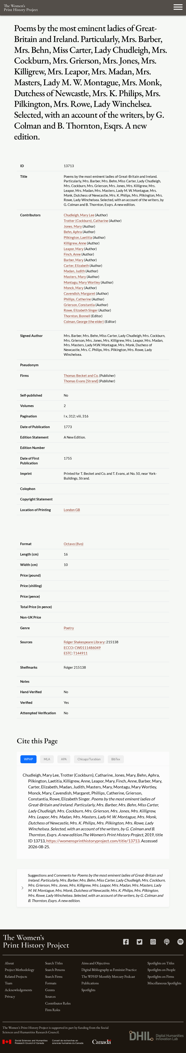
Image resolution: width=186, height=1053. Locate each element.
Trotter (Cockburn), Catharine (86, 221)
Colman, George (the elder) (84, 321)
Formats (50, 983)
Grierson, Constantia (79, 305)
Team (8, 983)
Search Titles (54, 963)
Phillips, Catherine (77, 299)
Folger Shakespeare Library (84, 642)
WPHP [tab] (28, 759)
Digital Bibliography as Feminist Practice (109, 969)
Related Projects (16, 976)
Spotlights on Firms (160, 976)
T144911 (80, 653)
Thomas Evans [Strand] (81, 381)
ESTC (68, 653)
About (9, 963)
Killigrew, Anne (75, 243)
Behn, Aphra (73, 232)
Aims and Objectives (95, 963)
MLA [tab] (47, 759)
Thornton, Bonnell (77, 316)
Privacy (10, 996)
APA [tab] (64, 759)
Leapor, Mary (73, 249)
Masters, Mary (75, 277)
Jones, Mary (73, 226)
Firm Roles (52, 1009)
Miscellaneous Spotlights (164, 983)
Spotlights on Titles (160, 963)
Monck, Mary (73, 288)
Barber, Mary (73, 260)
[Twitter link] (139, 943)
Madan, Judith (74, 271)
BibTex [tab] (115, 759)
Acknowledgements (18, 989)
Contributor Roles (58, 1003)
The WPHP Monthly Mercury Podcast (108, 976)
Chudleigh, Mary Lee (79, 215)
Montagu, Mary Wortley (82, 282)
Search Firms (53, 976)
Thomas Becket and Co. (81, 375)
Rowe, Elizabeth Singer (81, 310)
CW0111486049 (88, 648)
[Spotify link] (180, 943)
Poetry (69, 628)
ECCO (68, 648)
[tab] (89, 759)
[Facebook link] (126, 943)
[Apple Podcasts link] (166, 943)
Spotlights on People (161, 969)
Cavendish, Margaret (79, 293)
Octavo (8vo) (73, 544)
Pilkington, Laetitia (78, 237)
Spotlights (88, 989)
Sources (50, 996)
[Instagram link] (153, 943)
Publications (90, 983)
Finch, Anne (72, 254)
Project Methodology (19, 969)
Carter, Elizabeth (76, 265)
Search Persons (55, 969)
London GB (72, 510)
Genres (50, 989)
